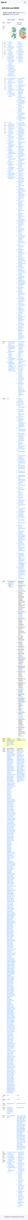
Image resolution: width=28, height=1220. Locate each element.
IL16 (11, 887)
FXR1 (11, 858)
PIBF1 (11, 943)
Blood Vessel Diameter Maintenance (21, 326)
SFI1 (13, 1000)
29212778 (20, 589)
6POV (21, 1132)
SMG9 (8, 1010)
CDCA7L (12, 807)
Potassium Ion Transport (21, 173)
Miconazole (20, 404)
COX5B (13, 818)
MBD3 (13, 915)
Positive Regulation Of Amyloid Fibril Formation (21, 1169)
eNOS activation (20, 354)
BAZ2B (12, 777)
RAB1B (12, 968)
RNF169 (9, 988)
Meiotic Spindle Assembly (11, 175)
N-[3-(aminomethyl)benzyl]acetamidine (21, 430)
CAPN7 (12, 784)
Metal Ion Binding (20, 111)
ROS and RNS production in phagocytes (21, 343)
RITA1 (8, 986)
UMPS (18, 781)
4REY (8, 1116)
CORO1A (9, 818)
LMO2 (11, 910)
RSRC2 (12, 991)
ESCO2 (8, 840)
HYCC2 (12, 883)
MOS (8, 924)
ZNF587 (12, 1088)
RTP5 (8, 992)
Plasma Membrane (20, 53)
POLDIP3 (9, 953)
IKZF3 (8, 887)
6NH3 (23, 1128)
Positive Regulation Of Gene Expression (21, 211)
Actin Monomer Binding (21, 78)
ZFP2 (8, 1074)
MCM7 (12, 917)
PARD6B (13, 940)
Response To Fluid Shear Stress (21, 247)
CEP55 (12, 811)
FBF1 (8, 854)
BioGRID (11, 14)
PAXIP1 (18, 774)
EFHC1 (8, 834)
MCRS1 (8, 918)
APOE (18, 754)
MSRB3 (11, 924)
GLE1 (8, 742)
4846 (18, 1095)
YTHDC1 (12, 1069)
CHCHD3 (13, 813)
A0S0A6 (19, 1107)
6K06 (8, 1117)
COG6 (11, 816)
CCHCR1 (13, 801)
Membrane (10, 58)
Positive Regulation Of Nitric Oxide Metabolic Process (21, 1198)
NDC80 (8, 928)
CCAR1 (11, 787)
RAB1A (8, 968)
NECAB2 (9, 932)
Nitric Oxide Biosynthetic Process (21, 170)
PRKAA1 (13, 960)
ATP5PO (13, 770)
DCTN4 (8, 825)
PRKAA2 (9, 961)
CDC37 (12, 804)
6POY (18, 1135)
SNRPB (11, 1011)
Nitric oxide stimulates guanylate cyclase (20, 370)
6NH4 (18, 1130)
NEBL (12, 931)
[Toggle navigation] (25, 2)
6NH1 (18, 1128)
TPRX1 (11, 1041)
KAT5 (8, 894)
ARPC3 (8, 769)
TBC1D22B (12, 1028)
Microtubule (11, 57)
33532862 (20, 692)
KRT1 (8, 897)
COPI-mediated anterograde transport (11, 359)
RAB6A (12, 972)
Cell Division (11, 161)
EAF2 (8, 833)
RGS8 (12, 982)
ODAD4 (8, 939)
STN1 (8, 1024)
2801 (8, 1095)
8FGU (18, 1148)
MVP (12, 925)
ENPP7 (12, 837)
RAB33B (9, 971)
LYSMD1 (13, 912)
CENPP (8, 811)
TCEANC (12, 1031)
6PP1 (18, 1137)
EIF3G (8, 836)
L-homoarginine (21, 511)
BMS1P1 (12, 780)
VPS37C (9, 1066)
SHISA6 (9, 1006)
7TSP (21, 1142)
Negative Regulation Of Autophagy (11, 145)
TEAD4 (11, 1034)
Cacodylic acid (21, 471)
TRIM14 (12, 1045)
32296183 (22, 12)
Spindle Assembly (10, 155)
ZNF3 (13, 1080)
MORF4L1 (13, 921)
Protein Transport (10, 148)
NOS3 (21, 19)
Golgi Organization (11, 136)
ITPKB (8, 892)
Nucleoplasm (11, 1155)
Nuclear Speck (11, 1162)
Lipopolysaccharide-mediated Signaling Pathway (21, 238)
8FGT (24, 1146)
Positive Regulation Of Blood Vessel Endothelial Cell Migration (21, 259)
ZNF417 (12, 1083)
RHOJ (12, 984)
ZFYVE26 (12, 1074)
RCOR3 (8, 982)
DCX (11, 825)
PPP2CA (9, 958)
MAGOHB (9, 915)
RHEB (23, 740)
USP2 (8, 1063)
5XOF (21, 1125)
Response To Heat (21, 198)
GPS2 (8, 875)
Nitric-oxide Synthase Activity (20, 82)
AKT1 (21, 752)
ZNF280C (9, 1080)
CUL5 (8, 822)
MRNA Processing (10, 1163)
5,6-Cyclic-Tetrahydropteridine (21, 489)
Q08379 (8, 1113)
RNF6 (12, 989)
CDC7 (11, 805)
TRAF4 (13, 1044)
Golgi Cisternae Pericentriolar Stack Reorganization (11, 343)
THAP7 (8, 1038)
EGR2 (11, 834)
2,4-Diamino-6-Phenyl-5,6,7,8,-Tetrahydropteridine (21, 462)
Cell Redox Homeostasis (21, 267)
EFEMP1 (23, 759)
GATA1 (12, 862)
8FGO (21, 1143)
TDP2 (8, 1034)
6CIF (23, 1127)
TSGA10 (9, 1049)
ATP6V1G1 (9, 774)
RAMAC (12, 974)
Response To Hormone (21, 201)
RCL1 (12, 981)
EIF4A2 (12, 836)
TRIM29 (8, 1046)
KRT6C (8, 900)
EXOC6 (22, 762)
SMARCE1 (9, 1009)
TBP (13, 1030)
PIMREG (9, 946)
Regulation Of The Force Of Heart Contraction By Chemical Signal (21, 141)
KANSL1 (12, 893)
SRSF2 (8, 1020)
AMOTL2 (9, 755)
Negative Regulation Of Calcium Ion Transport (21, 310)
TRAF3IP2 (9, 1044)
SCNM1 (8, 998)
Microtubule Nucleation (11, 133)
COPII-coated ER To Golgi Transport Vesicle (11, 62)
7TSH (18, 1139)
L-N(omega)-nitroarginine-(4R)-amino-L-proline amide (21, 438)
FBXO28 (9, 855)
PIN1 (12, 946)
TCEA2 (8, 1031)
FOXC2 (12, 857)
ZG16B (8, 1076)
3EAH (18, 1120)
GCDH (18, 765)
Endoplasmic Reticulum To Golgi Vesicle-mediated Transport (11, 128)
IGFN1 (11, 886)
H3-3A (18, 766)
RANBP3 (9, 975)
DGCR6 (12, 826)
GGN (11, 866)
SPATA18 (9, 1017)
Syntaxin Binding (10, 85)
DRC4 (8, 832)
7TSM (21, 1141)
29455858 (20, 625)
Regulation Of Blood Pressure (21, 190)
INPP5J (8, 889)
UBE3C (8, 1060)
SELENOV (9, 1000)
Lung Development (21, 228)
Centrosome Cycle (11, 138)
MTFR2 (8, 925)
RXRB (8, 993)
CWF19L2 (12, 822)
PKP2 (14, 949)
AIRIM (11, 752)
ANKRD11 (9, 756)
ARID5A (9, 766)
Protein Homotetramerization (11, 159)
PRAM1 (8, 960)
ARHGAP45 (9, 763)
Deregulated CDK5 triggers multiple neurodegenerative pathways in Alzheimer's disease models (11, 367)
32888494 (20, 656)
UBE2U (12, 1059)
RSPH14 (9, 991)
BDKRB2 (19, 755)
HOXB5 (8, 882)
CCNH (11, 802)
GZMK (8, 879)
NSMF (12, 935)
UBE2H (12, 1057)
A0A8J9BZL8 (10, 1112)
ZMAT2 (12, 1077)
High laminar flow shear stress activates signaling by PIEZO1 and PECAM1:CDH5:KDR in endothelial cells (21, 390)
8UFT (18, 1149)
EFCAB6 (12, 833)
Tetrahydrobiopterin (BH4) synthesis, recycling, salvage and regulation (21, 349)
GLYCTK (9, 868)
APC (12, 761)
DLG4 (8, 827)
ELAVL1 (23, 761)
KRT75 (12, 900)
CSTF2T (12, 820)
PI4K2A (22, 774)
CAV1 (21, 756)
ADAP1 (12, 751)
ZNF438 (8, 1084)
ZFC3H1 (9, 1073)
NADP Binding (21, 117)
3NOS (21, 1120)
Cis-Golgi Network (10, 53)
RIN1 (11, 985)
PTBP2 (12, 965)
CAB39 (8, 784)
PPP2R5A (19, 776)
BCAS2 (8, 779)
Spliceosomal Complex (11, 1159)
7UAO (24, 1142)
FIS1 (22, 763)
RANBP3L (9, 977)
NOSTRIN (22, 773)
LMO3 (8, 911)
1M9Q (18, 1117)
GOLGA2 (11, 19)
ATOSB (8, 770)
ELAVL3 (18, 762)
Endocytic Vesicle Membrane (20, 60)
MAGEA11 (19, 770)
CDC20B (9, 804)
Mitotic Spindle (11, 75)
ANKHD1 (13, 755)
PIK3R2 (11, 945)
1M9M (24, 1116)
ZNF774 (12, 1091)
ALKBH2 (9, 754)
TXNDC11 (22, 780)
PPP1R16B (9, 956)
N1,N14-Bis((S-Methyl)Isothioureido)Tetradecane (21, 467)
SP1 (21, 779)
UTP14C (12, 1063)
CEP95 (13, 812)
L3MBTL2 (9, 901)
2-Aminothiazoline (21, 455)
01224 (18, 1099)
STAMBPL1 (12, 1021)
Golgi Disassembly (11, 172)
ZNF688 (8, 1091)
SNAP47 (12, 1010)
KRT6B (12, 899)
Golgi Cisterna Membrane (11, 66)
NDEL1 (8, 929)
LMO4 (11, 911)
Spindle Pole (11, 47)
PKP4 (8, 950)
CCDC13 (9, 790)
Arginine (20, 398)
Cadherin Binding (10, 91)
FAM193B (9, 850)
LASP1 (13, 901)
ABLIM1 (9, 751)
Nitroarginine (21, 515)
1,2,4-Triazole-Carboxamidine (21, 434)
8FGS (21, 1146)
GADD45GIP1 (10, 861)
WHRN (8, 1067)
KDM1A (11, 894)
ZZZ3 (12, 1092)
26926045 (20, 645)
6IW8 (11, 1116)
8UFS (24, 1148)
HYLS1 (8, 885)
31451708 (20, 641)
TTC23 (11, 1053)
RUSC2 (11, 992)
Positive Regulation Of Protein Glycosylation (11, 165)
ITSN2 (11, 892)
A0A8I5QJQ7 (10, 1110)
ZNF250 (12, 1078)
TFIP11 (12, 1037)
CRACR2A (9, 819)
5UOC (18, 1124)
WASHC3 (13, 1066)
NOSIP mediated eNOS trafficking (21, 365)
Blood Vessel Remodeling (21, 131)
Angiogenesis (21, 122)
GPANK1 (9, 873)
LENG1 (11, 904)
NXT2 (8, 938)
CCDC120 (9, 788)
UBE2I (8, 1059)
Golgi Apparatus (10, 51)
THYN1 (12, 1038)
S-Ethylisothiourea (21, 451)
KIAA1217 (9, 896)
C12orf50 (12, 781)
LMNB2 (12, 908)
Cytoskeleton (11, 56)
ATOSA (12, 769)
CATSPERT (9, 786)
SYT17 (13, 1027)
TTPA (11, 1055)
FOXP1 (8, 858)
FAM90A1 (9, 853)
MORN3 (13, 922)
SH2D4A (9, 1002)
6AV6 (24, 1125)
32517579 (21, 702)
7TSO (18, 1142)
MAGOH (13, 914)
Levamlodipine (21, 578)
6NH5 (21, 1130)
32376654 (11, 582)
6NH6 (23, 1130)
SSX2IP (12, 1020)
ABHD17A (12, 749)
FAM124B (9, 844)
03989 (8, 1099)
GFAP (14, 865)
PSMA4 (8, 965)
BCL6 (12, 779)
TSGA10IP (9, 1050)
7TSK (23, 1139)
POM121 (9, 954)
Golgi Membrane (10, 45)
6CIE (21, 1127)
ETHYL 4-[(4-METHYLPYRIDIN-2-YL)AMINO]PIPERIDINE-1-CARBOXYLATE (21, 548)
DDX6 (14, 825)
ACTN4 (22, 751)
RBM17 (8, 978)
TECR (18, 780)
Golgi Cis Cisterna (10, 42)
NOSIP (18, 773)
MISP (11, 919)
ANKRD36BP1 (10, 759)
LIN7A (11, 907)
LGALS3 (9, 906)
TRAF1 (11, 1042)
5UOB (21, 1123)
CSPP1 (8, 820)
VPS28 (12, 1064)
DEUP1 (8, 826)
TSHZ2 (13, 1050)
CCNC (8, 802)
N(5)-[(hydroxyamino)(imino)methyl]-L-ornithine (21, 480)
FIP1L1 (12, 855)
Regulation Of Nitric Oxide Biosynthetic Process (21, 1154)
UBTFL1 (12, 1060)
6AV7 (18, 1127)
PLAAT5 (12, 950)
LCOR (11, 903)
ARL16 (12, 766)
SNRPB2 (9, 1013)
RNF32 (18, 779)
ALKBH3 (13, 754)
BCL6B (8, 780)
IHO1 (14, 886)
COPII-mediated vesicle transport (10, 355)
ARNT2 (12, 767)
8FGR (18, 1146)
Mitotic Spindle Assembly (11, 177)
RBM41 (8, 981)
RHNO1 (8, 984)
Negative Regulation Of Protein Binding (11, 152)
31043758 (20, 697)
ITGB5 (13, 890)
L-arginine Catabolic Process (20, 166)
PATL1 (8, 942)
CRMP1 (13, 819)
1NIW (24, 1117)
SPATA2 (13, 1017)
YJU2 (8, 1069)
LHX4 (12, 906)
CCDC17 (9, 794)
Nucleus (20, 45)
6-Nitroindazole (21, 476)
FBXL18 (11, 854)
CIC (8, 815)
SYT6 (8, 1028)
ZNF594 (8, 1090)
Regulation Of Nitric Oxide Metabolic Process (21, 1160)
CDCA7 (8, 741)
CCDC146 (9, 791)
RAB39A (13, 971)
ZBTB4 (12, 1070)
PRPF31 (9, 964)
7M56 (21, 1138)
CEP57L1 (9, 812)
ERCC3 (12, 839)
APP (21, 754)
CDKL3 (8, 809)
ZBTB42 (9, 1071)
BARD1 (8, 777)
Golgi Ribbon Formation (11, 169)
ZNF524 (8, 1087)
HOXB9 (12, 882)
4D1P (18, 1121)
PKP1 (11, 949)
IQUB (8, 890)
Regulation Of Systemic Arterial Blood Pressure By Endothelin (21, 149)
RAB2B (12, 970)
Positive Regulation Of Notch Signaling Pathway (21, 271)
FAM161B (9, 847)
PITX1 (8, 947)
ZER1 (8, 745)
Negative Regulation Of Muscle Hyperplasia (21, 217)
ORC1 (12, 939)
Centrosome (11, 1156)
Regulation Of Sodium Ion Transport (21, 135)
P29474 (22, 1107)
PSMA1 (13, 964)
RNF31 (22, 777)
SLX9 (8, 1007)
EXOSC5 (9, 841)
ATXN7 (13, 774)
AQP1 (8, 762)
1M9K (21, 1116)
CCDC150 (9, 793)
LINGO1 (9, 908)
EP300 (8, 839)
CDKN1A (12, 809)
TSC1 (8, 1048)
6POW (18, 1134)
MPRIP (18, 772)
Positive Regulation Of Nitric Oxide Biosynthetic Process (21, 1186)
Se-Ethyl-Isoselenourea (21, 457)
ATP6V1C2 (9, 772)
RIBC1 (8, 985)
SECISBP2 (9, 999)
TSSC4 (12, 1052)
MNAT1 (8, 921)
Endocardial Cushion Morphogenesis (21, 162)
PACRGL (9, 940)
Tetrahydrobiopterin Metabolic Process (21, 284)
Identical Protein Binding (11, 88)
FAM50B (9, 851)
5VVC (24, 1124)
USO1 (8, 1062)
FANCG (13, 853)
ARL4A (8, 767)
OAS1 (11, 938)
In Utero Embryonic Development (21, 128)
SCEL (11, 996)
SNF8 (8, 1011)
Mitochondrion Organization (21, 179)
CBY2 (8, 787)
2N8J (23, 1118)
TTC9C (8, 1055)
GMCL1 (12, 868)
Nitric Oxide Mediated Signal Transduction (21, 183)
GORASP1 (9, 871)
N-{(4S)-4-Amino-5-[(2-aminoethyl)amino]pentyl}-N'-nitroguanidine (21, 423)
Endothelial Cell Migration (21, 264)
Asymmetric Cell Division (11, 141)
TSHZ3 (8, 1052)
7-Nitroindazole (21, 448)
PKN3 (8, 949)
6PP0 (24, 1135)
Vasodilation (21, 249)
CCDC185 (9, 795)
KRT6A (8, 899)
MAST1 (23, 770)
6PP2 (21, 1137)
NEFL (12, 932)
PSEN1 (23, 776)
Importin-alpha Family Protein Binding (11, 95)
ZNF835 (8, 1092)
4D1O (24, 1120)
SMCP (13, 1009)
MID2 (8, 919)
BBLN (13, 740)
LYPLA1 (8, 912)
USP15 (11, 1062)
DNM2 (13, 830)
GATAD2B (12, 864)
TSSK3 (8, 1053)
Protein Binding (11, 78)
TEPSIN (9, 1035)
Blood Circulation (20, 187)
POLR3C (13, 953)
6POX (21, 1134)
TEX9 (12, 1035)
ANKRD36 (9, 758)
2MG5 (20, 1118)
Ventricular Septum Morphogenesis (21, 315)
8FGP (18, 1145)
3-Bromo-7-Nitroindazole (21, 418)
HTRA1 (8, 883)
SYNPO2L (9, 1027)
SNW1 (11, 1014)
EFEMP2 (19, 761)
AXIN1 (8, 776)
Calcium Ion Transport (21, 176)
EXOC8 (12, 840)
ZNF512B (13, 1085)
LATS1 (8, 903)
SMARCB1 (12, 1007)
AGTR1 (18, 752)
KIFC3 (13, 896)
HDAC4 (8, 880)
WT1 (11, 1067)
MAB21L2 (9, 914)
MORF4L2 (9, 922)
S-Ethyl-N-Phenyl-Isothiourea (20, 493)
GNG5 (8, 869)
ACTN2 (18, 751)
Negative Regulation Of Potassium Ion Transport (21, 253)
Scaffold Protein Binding (21, 119)
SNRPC (13, 1013)
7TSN (24, 1141)
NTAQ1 (8, 936)
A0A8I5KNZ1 (10, 1107)
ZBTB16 (9, 1070)
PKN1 (11, 947)
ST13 (23, 779)
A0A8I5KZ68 (10, 1109)
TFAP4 (8, 1037)
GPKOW (13, 873)
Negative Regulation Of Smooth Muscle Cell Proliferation (21, 294)
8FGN (18, 1143)
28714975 (20, 610)
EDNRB (18, 759)
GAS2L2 (9, 862)
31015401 (20, 664)
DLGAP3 (12, 827)
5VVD (18, 1125)
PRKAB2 (13, 961)
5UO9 (23, 1121)
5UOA (18, 1123)
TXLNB (8, 1057)
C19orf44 (9, 783)
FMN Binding (21, 89)
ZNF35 (8, 1081)
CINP (10, 815)
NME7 (8, 933)
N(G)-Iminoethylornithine (21, 485)
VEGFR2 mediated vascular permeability (21, 375)
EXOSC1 (19, 763)
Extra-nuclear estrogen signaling (21, 380)
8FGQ (21, 1145)
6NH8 (21, 1131)
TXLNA (13, 1056)
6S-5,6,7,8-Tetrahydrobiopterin (21, 504)
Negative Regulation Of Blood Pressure (21, 280)
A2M (21, 749)
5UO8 (21, 1121)
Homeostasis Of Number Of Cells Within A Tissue (21, 300)
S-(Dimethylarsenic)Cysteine (21, 509)
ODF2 (8, 744)
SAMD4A (12, 993)
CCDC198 (9, 798)
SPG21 (13, 1018)
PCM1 (11, 942)
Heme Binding (21, 100)
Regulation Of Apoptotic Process (21, 1192)
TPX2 (8, 1042)
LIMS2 (8, 907)
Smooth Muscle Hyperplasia (21, 221)
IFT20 (11, 885)
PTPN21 (13, 967)
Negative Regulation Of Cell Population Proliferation (21, 194)
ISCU (11, 890)
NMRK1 (11, 742)
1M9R (21, 1117)
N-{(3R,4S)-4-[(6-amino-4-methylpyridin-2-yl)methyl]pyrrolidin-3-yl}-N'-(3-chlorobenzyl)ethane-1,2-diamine (21, 572)
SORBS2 (12, 1016)
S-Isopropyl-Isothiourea (21, 513)
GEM (11, 865)
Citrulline (20, 400)
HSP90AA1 (22, 766)
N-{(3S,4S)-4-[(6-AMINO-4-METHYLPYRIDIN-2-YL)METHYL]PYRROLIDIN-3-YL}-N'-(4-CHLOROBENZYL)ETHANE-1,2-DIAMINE (21, 560)
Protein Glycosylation (11, 123)
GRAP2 (11, 875)
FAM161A (9, 846)
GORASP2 (9, 872)
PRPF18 (9, 963)
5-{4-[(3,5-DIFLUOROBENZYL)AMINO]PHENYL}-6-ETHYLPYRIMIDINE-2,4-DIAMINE (21, 538)
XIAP (14, 1067)
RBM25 (8, 979)
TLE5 (8, 1039)
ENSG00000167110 (11, 1104)
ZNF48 (12, 1084)
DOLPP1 (13, 741)
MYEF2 (8, 926)
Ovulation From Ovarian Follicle (21, 124)
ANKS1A (9, 761)
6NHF (23, 1131)
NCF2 (12, 926)
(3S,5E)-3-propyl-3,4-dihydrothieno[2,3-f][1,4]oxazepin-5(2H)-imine (21, 529)
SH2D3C (12, 744)
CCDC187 (9, 797)
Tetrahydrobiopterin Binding (21, 102)
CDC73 (8, 807)
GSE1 (11, 876)
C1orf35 (13, 783)
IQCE (12, 889)
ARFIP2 (12, 762)
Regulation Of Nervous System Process (21, 232)
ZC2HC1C (13, 1071)
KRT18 (11, 897)
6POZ (21, 1135)
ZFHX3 (12, 1073)
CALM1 (18, 756)
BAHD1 (12, 776)
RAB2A (8, 970)
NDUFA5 (9, 931)
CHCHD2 (9, 813)
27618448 (20, 614)
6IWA (14, 1116)
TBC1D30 (9, 1030)
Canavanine (20, 416)
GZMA (13, 878)
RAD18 (8, 974)
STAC (8, 1021)
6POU (18, 1132)
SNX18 (8, 1016)
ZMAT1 (8, 1077)
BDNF (22, 755)
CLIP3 (8, 816)
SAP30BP (9, 995)
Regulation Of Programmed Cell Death (21, 1164)
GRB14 (8, 876)
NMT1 (21, 772)
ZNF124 (8, 1078)
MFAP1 (12, 918)
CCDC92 (9, 801)
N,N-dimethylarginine (21, 407)
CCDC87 (13, 800)
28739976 (20, 617)
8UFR (21, 1148)
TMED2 (11, 1039)
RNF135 (12, 986)
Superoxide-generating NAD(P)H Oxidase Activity (21, 93)
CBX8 (14, 786)
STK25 (8, 1023)
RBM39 (12, 979)
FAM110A (9, 843)
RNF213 (13, 988)
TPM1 (8, 1041)
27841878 (20, 616)
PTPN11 (9, 967)
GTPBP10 (9, 878)
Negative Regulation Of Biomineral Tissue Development (21, 320)
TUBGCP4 (9, 1056)
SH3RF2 (9, 1004)
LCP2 (8, 904)
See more (9, 1171)
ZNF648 (12, 1090)
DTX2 (11, 832)
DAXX (12, 823)
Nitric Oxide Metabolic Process (20, 288)
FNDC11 (9, 857)
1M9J (18, 1116)
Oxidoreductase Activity (21, 98)
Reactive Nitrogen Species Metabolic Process (20, 1175)
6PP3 (23, 1137)
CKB (13, 815)
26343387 (20, 588)
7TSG (23, 1138)
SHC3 (12, 1004)
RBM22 (12, 978)
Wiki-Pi (4, 2)
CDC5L (8, 805)
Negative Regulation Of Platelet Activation (21, 205)
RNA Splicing (11, 1166)
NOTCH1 (9, 935)
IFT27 (8, 886)
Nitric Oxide (20, 402)
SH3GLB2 (9, 1003)
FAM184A (9, 848)
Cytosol (20, 50)
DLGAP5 (9, 829)
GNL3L (11, 869)
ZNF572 (12, 1087)
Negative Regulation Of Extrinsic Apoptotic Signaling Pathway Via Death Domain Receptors (21, 334)
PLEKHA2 (9, 952)
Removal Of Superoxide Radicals (21, 224)
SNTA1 (8, 1014)
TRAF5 (8, 1045)
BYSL (8, 781)
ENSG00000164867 (21, 1104)
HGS (11, 880)
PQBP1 (13, 958)
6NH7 (18, 1131)
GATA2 (8, 864)
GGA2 (8, 866)
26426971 (10, 586)
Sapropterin (20, 401)
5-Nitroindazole (21, 517)
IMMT (18, 769)
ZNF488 (8, 1085)
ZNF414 (8, 1083)
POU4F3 (13, 954)
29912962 (20, 635)
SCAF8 (8, 996)
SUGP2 (8, 1025)
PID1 (8, 945)
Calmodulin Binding (20, 87)
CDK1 (8, 808)
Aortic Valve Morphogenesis (21, 154)
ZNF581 (8, 1088)
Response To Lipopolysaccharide (21, 242)
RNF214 (9, 989)
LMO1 (8, 910)
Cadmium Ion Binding (21, 108)
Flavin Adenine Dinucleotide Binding (21, 114)
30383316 (20, 710)
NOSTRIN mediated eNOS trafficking (21, 361)
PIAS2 (8, 943)
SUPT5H (13, 1025)
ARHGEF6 (9, 765)
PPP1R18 (9, 957)
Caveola (20, 56)
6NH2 (21, 1128)
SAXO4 (13, 995)
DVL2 (14, 832)
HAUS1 (12, 879)
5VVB (21, 1124)
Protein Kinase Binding (11, 83)
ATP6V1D (9, 773)
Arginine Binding (20, 105)
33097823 (20, 584)
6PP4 (18, 1138)
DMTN (10, 830)
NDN (11, 929)
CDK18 (11, 808)
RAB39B (9, 972)
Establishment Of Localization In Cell (21, 305)
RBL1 (13, 977)
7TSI (21, 1139)
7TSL (18, 1141)
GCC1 (8, 865)
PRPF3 (12, 963)
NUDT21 (12, 936)
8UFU (21, 1149)
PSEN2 (18, 777)
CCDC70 (9, 800)
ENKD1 (8, 837)
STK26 (11, 1023)
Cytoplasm (10, 49)
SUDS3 (11, 1024)
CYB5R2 (9, 823)
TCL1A (11, 1032)
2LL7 (18, 1118)
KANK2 (8, 893)
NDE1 (11, 928)
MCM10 (8, 917)
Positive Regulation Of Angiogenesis (21, 276)
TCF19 (8, 1032)
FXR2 (8, 859)
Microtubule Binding (11, 80)
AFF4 (8, 752)
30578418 (20, 715)
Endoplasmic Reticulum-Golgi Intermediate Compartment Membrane (11, 71)
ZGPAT (12, 1076)
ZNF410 (12, 1081)
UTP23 (8, 1064)
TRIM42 (12, 1046)
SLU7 (12, 1006)
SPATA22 (9, 1018)
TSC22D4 (12, 1048)
